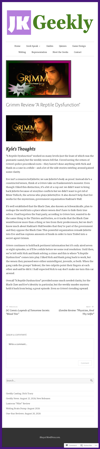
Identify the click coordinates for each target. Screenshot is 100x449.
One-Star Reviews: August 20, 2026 (23, 413)
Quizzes (63, 46)
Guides (49, 46)
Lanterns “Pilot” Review (18, 403)
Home (17, 46)
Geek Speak (32, 46)
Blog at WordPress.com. (50, 437)
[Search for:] (50, 380)
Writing (22, 52)
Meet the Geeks (60, 52)
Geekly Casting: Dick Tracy (19, 393)
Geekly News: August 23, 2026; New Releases (28, 398)
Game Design (79, 46)
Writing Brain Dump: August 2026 (23, 408)
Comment (85, 363)
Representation (39, 52)
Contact (78, 52)
